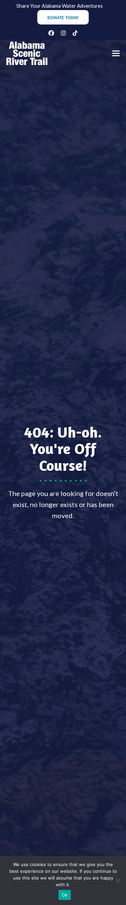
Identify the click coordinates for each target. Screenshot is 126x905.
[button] (116, 53)
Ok (65, 895)
